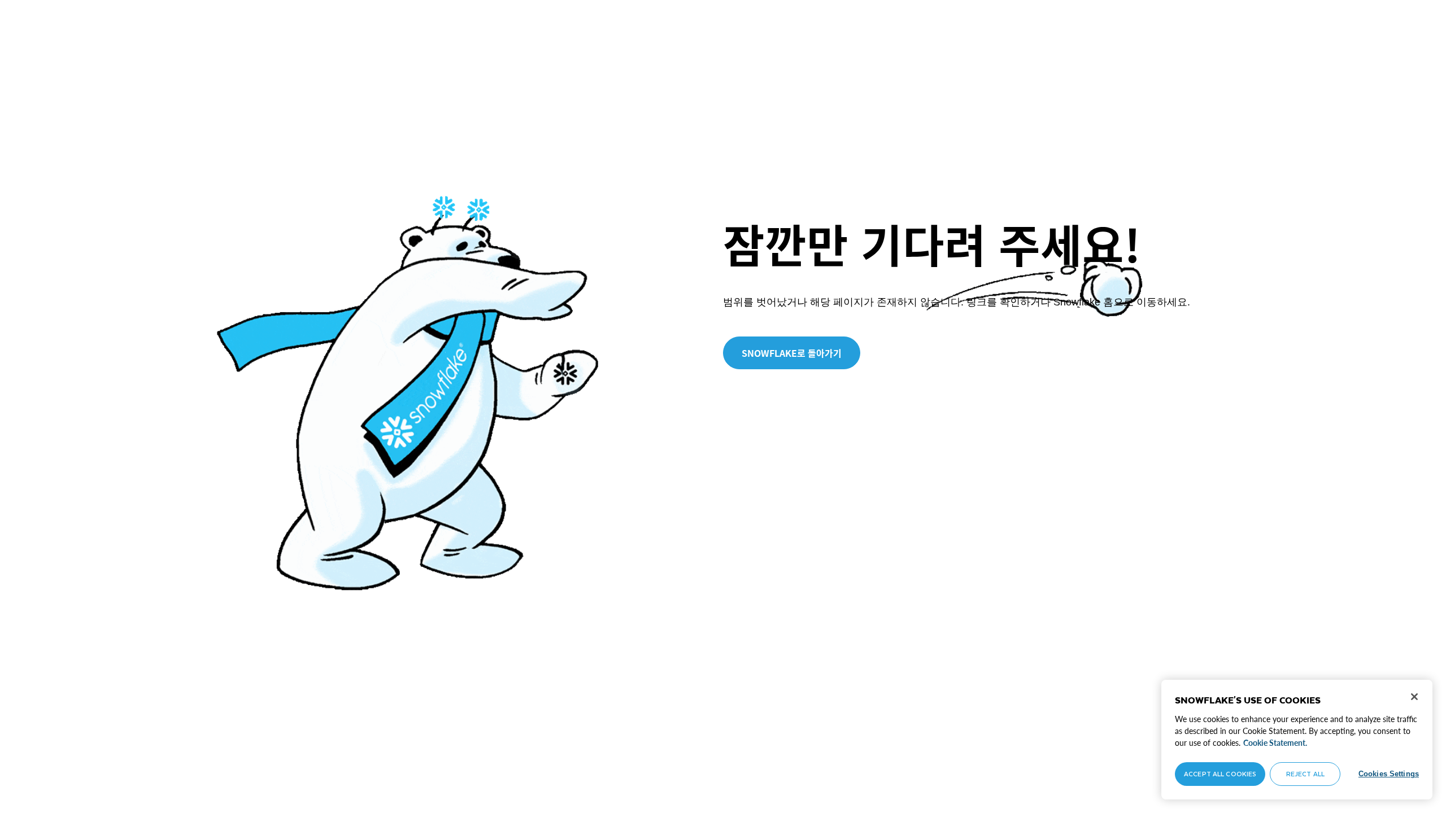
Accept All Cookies (1220, 773)
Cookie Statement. (1275, 743)
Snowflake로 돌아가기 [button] (792, 353)
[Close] (1414, 696)
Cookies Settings (1388, 774)
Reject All (1305, 773)
